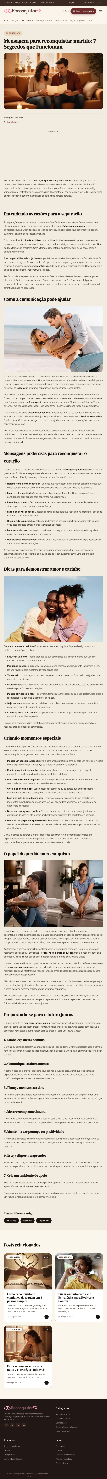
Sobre (100, 3)
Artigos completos (12, 1446)
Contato (59, 1450)
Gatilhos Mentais (63, 1431)
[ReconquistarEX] (23, 11)
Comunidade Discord (13, 1459)
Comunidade (88, 3)
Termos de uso (62, 1463)
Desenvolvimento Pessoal (67, 1427)
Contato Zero (61, 1423)
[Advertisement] (53, 153)
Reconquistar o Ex (63, 1414)
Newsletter (73, 3)
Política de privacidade (65, 1454)
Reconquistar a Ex (63, 1418)
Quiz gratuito (9, 1454)
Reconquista (27, 20)
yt (24, 1425)
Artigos (15, 20)
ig (12, 1425)
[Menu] (100, 11)
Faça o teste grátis (85, 11)
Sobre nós (60, 1446)
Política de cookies (64, 1459)
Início (6, 20)
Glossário (8, 1450)
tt (18, 1425)
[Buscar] (66, 11)
